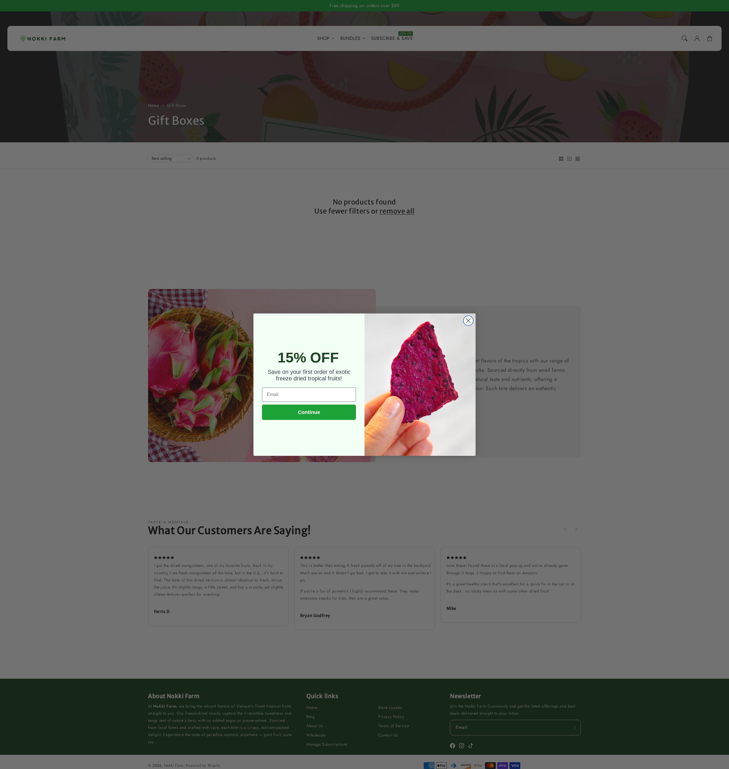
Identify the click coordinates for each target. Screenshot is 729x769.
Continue (309, 412)
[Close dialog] (468, 321)
